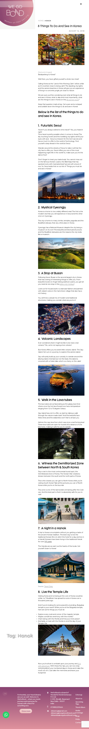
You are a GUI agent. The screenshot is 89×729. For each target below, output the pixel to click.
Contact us (79, 722)
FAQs (77, 719)
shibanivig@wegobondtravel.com (63, 713)
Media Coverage (79, 711)
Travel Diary (48, 586)
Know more (26, 711)
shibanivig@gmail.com (59, 711)
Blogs (77, 716)
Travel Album (80, 707)
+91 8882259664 (56, 707)
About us (78, 698)
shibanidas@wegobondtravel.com (63, 715)
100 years (48, 542)
